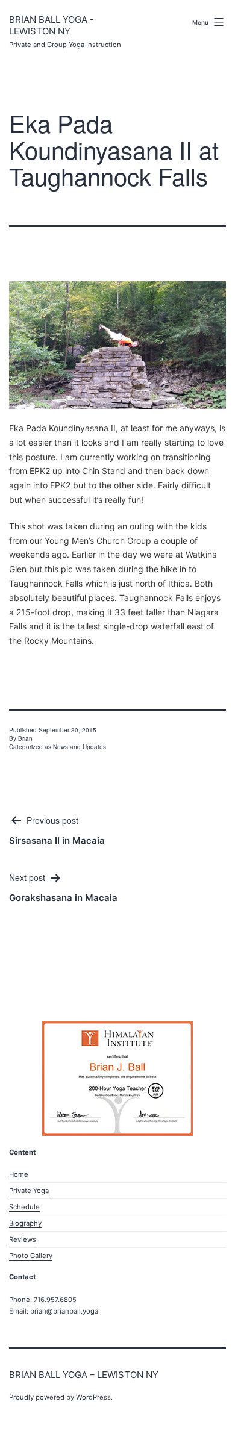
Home (18, 1174)
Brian (25, 738)
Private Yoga (29, 1190)
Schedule (24, 1207)
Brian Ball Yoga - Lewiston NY (51, 25)
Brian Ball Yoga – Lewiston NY (83, 1374)
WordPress (93, 1397)
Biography (25, 1223)
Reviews (22, 1239)
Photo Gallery (30, 1255)
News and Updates (79, 747)
